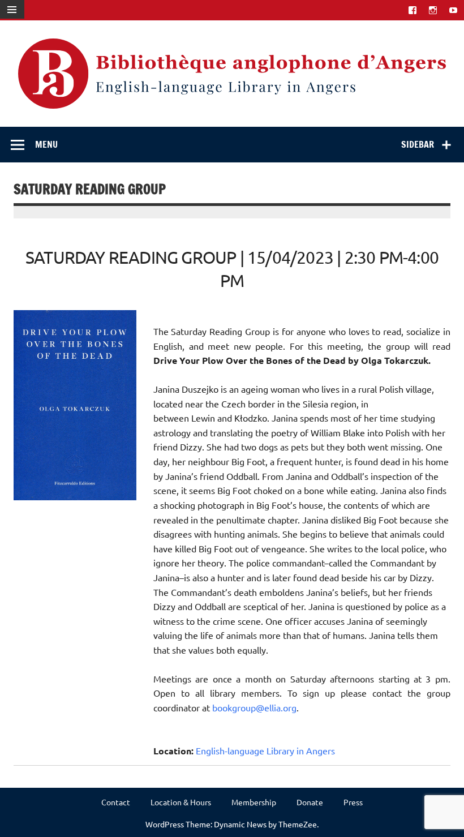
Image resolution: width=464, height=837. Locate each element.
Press (353, 802)
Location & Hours (181, 802)
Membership (253, 802)
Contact (115, 802)
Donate (310, 802)
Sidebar (417, 144)
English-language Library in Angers (265, 750)
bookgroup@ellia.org (254, 707)
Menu (46, 144)
